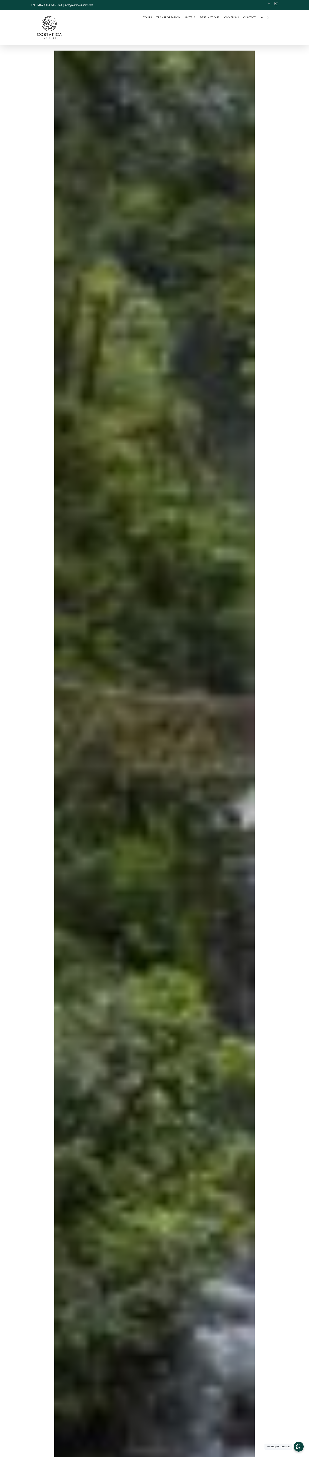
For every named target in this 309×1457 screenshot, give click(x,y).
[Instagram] (276, 3)
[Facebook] (269, 3)
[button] (268, 17)
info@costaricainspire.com (79, 5)
